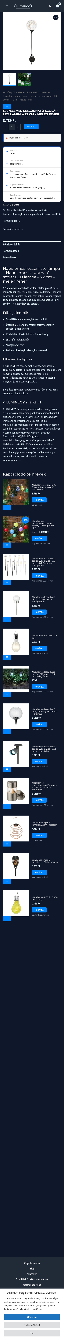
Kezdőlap (7, 92)
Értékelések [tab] (9, 257)
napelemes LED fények (36, 389)
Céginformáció (32, 1263)
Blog (32, 1268)
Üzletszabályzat (32, 1284)
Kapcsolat (32, 1274)
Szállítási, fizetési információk (32, 1279)
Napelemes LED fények (25, 92)
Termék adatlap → (13, 229)
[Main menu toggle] (7, 6)
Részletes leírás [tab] (11, 244)
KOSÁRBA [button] (39, 500)
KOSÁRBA (31, 126)
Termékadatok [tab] (11, 250)
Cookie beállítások (32, 1325)
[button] (50, 6)
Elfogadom (32, 1317)
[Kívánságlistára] (7, 106)
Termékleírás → (11, 220)
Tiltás (32, 1333)
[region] (32, 1314)
